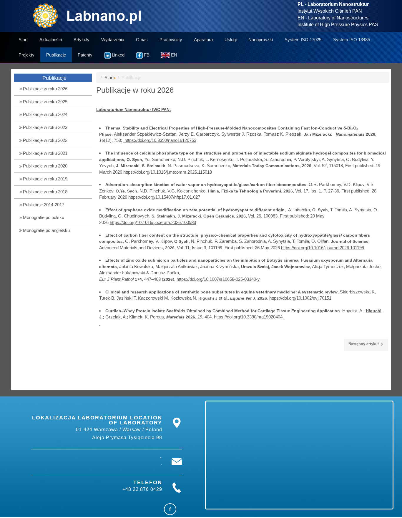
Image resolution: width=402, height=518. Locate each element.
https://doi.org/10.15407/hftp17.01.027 (164, 197)
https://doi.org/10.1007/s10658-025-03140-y (218, 279)
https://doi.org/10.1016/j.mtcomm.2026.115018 (167, 172)
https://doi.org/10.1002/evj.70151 (300, 297)
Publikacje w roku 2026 (135, 90)
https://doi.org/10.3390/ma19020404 (248, 316)
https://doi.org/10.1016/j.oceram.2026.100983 (153, 222)
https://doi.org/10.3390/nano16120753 (160, 140)
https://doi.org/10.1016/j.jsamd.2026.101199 (322, 247)
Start (109, 77)
